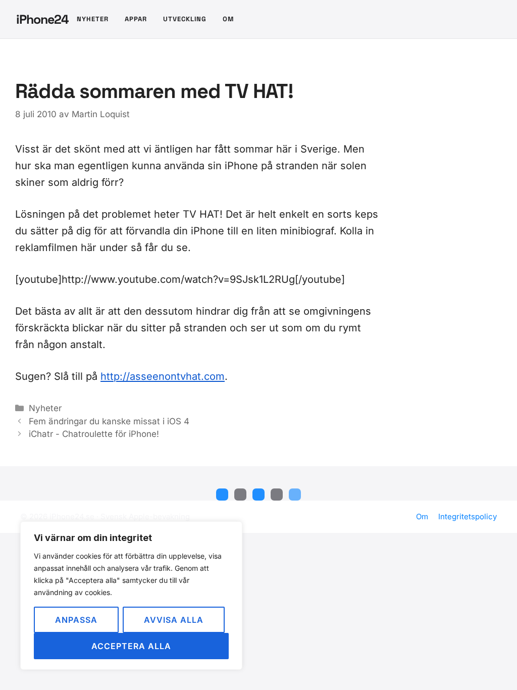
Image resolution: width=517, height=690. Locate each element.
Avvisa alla (173, 620)
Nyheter (93, 19)
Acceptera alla (131, 646)
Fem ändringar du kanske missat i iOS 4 (109, 421)
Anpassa (76, 620)
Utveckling (184, 19)
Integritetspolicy (467, 516)
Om (228, 19)
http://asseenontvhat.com (162, 376)
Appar (136, 19)
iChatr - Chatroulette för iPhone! (94, 434)
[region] (131, 595)
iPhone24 (42, 19)
